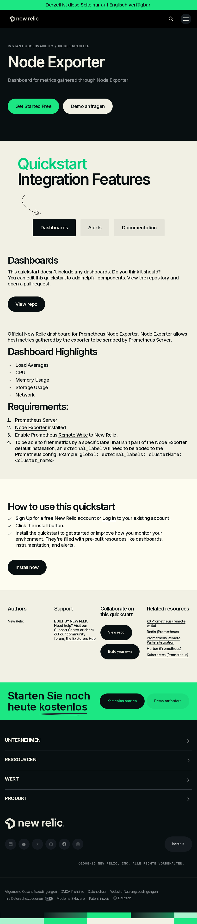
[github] (51, 844)
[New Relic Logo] (23, 19)
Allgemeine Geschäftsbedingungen (31, 891)
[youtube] (24, 844)
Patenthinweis (99, 898)
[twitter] (37, 844)
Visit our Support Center (70, 627)
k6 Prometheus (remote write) (166, 623)
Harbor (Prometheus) (164, 648)
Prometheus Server (36, 420)
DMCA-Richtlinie (72, 891)
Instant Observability (30, 46)
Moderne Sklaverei (71, 898)
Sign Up (23, 518)
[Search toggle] (171, 19)
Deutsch (124, 898)
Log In (109, 518)
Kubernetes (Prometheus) (168, 654)
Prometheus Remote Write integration (163, 640)
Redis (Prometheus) (163, 631)
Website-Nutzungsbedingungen (134, 891)
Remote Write (73, 435)
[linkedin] (10, 844)
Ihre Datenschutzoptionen (24, 898)
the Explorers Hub (80, 638)
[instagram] (78, 844)
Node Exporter (31, 427)
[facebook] (64, 844)
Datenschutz (97, 891)
